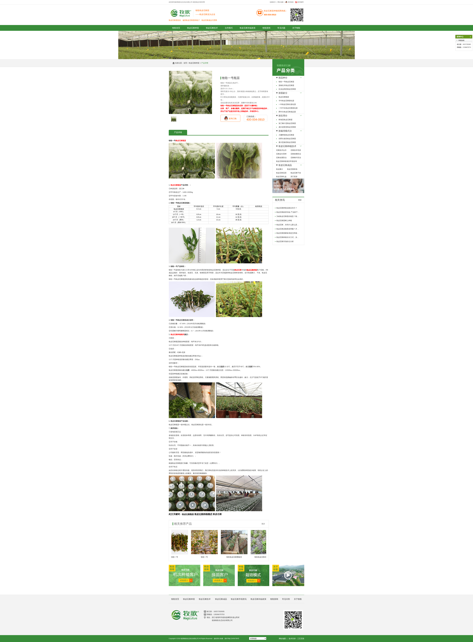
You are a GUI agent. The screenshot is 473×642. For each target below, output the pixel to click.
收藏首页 (273, 2)
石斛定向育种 (281, 154)
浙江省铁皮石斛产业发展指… (287, 230)
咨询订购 (232, 119)
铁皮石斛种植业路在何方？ (286, 239)
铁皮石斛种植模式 (177, 334)
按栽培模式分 (285, 131)
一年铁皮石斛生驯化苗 (287, 104)
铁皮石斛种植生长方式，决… (287, 222)
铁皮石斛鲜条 (292, 169)
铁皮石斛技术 (212, 28)
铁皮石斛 (238, 270)
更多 (263, 524)
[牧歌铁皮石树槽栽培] (219, 542)
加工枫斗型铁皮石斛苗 (287, 123)
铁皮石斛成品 (285, 165)
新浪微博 (301, 2)
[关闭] (470, 37)
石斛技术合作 (281, 150)
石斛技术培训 (296, 150)
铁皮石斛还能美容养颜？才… (287, 214)
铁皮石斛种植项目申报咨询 (286, 161)
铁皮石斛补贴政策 (247, 28)
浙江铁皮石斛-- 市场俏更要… (287, 235)
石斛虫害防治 (281, 158)
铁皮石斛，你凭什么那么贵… (287, 209)
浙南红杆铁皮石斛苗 (286, 85)
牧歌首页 (176, 28)
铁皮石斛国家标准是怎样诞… (287, 218)
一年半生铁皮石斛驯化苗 (288, 108)
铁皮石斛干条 (296, 173)
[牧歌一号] (189, 542)
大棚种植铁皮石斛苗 (286, 135)
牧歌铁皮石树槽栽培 (219, 557)
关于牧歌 (296, 28)
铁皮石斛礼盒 (281, 176)
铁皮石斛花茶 (281, 173)
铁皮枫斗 (279, 169)
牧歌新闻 (266, 28)
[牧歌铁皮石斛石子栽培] (248, 542)
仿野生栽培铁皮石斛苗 (287, 139)
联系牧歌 (291, 2)
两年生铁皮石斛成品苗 (287, 112)
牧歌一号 (189, 557)
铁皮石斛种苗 (193, 28)
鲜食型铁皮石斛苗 (285, 120)
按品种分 (283, 77)
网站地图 (280, 2)
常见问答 (286, 599)
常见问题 (281, 28)
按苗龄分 (283, 93)
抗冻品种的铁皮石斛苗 (287, 89)
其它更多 (294, 176)
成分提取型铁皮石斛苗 (287, 127)
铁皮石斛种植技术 (287, 146)
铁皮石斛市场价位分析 (285, 226)
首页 (185, 63)
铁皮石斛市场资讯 (239, 599)
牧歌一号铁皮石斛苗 (286, 82)
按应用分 (283, 115)
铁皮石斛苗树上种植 (284, 205)
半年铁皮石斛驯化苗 (286, 101)
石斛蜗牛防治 (296, 158)
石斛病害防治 (296, 154)
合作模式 (229, 28)
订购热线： (255, 118)
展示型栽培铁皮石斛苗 (287, 142)
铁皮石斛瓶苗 (181, 141)
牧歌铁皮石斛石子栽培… (248, 557)
